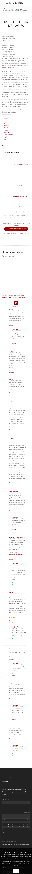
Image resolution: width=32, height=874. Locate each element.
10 (4, 822)
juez (22, 215)
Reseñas (7, 12)
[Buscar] (25, 3)
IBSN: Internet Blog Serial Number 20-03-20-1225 (12, 777)
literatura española (14, 215)
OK (16, 871)
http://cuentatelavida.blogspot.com (17, 554)
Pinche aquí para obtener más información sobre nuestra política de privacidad (16, 863)
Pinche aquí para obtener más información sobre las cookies (17, 867)
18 (8, 824)
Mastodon (5, 781)
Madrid (8, 217)
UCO (11, 65)
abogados (25, 215)
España (12, 217)
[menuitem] (25, 3)
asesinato (17, 217)
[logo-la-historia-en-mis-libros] (13, 3)
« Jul (3, 833)
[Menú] (29, 3)
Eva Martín (21, 212)
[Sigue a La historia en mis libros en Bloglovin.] (16, 242)
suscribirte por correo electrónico (16, 229)
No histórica (12, 12)
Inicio (3, 12)
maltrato (23, 217)
